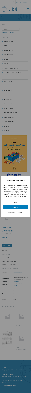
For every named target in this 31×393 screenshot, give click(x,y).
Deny (15, 202)
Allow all (15, 207)
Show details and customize (15, 212)
